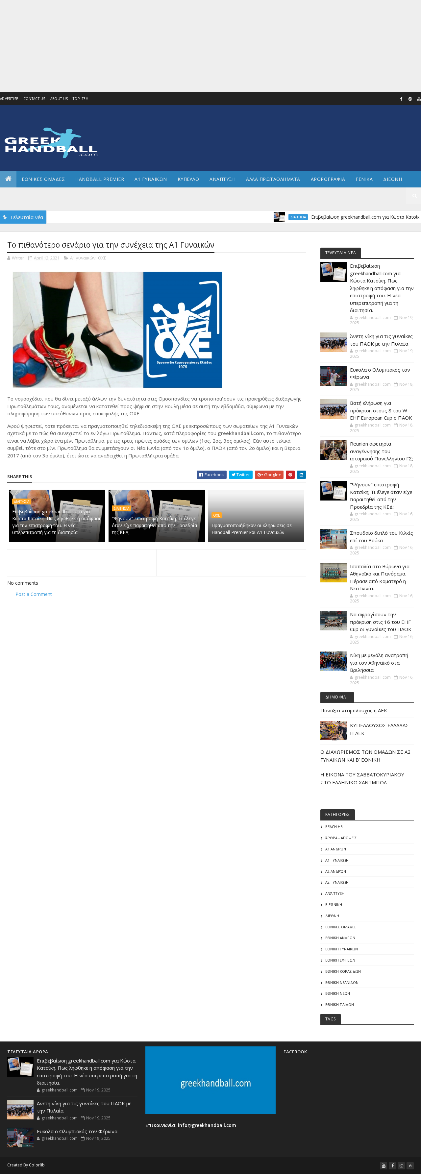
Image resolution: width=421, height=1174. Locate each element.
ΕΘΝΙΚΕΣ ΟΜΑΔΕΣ (43, 179)
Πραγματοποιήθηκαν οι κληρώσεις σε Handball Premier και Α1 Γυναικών (251, 528)
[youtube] (383, 1165)
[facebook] (401, 99)
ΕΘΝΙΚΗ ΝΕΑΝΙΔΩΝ (342, 982)
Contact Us (34, 98)
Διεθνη (392, 179)
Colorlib (37, 1165)
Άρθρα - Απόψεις (341, 837)
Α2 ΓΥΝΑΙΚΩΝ (337, 882)
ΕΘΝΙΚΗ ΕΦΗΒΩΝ (340, 960)
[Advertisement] (197, 46)
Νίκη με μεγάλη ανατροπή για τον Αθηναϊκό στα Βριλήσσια (379, 662)
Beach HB (334, 826)
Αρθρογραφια (328, 179)
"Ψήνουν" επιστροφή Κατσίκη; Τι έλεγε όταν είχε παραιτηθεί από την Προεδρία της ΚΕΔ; (154, 525)
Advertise (9, 98)
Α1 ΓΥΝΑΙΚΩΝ (151, 179)
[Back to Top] (410, 1165)
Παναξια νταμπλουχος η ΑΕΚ (353, 710)
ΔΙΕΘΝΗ (332, 915)
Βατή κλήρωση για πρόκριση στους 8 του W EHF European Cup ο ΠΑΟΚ (381, 410)
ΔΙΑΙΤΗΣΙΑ (280, 217)
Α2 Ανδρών (335, 871)
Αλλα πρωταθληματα (273, 179)
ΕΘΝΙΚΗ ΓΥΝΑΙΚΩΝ (341, 948)
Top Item (80, 98)
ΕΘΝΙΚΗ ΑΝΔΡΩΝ (340, 937)
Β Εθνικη (333, 904)
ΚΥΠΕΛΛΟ (188, 179)
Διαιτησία (121, 508)
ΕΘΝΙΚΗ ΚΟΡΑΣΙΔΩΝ (343, 971)
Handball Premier (99, 179)
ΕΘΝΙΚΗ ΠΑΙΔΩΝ (339, 1004)
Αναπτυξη (222, 179)
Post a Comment (33, 594)
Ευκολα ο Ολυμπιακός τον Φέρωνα (77, 1131)
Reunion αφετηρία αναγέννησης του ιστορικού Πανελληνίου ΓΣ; (381, 451)
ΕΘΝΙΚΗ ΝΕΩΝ (337, 993)
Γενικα (364, 179)
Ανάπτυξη (334, 893)
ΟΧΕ (102, 258)
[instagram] (410, 99)
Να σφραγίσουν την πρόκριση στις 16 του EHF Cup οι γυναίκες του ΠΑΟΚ (380, 621)
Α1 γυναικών (82, 258)
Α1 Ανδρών (335, 848)
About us (59, 98)
